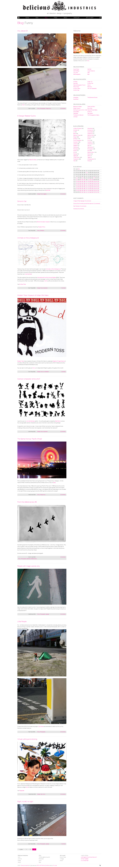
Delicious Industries (19, 18)
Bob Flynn (57, 421)
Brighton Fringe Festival (59, 361)
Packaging (75, 148)
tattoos (89, 155)
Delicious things (76, 135)
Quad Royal (75, 99)
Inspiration (90, 142)
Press (55, 17)
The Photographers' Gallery (93, 115)
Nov (96, 181)
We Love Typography (92, 88)
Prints (89, 150)
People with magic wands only (28, 566)
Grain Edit (75, 83)
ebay (54, 482)
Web (41, 794)
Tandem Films (41, 227)
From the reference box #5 (27, 502)
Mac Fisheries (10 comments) (79, 206)
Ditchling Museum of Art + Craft (80, 110)
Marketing (75, 147)
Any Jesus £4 (22, 31)
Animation (42, 230)
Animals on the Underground (28, 238)
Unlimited (75, 116)
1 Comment (63, 288)
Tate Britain (75, 113)
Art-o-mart (90, 17)
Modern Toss (20, 361)
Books (74, 133)
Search (100, 18)
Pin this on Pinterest (19, 35)
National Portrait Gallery (92, 110)
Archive (20, 859)
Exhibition (47, 371)
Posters (75, 150)
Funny (38, 108)
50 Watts (75, 81)
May (84, 179)
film (88, 138)
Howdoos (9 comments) (78, 208)
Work (37, 17)
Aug (90, 179)
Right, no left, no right (25, 801)
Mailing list (76, 17)
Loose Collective (91, 70)
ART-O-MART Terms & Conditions (43, 865)
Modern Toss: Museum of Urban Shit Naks (32, 295)
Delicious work (91, 135)
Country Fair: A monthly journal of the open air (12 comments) (86, 203)
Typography (75, 159)
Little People (21, 621)
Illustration (45, 288)
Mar (81, 179)
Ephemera (29, 558)
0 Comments (62, 108)
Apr (82, 177)
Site (23, 104)
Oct (94, 177)
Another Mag (76, 90)
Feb (79, 169)
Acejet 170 (90, 81)
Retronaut (90, 86)
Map (88, 145)
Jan (77, 177)
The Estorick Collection (78, 115)
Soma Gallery (76, 111)
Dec (98, 181)
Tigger (89, 157)
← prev (21, 849)
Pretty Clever (76, 86)
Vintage (62, 859)
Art (44, 371)
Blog (46, 17)
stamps (89, 154)
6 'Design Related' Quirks (26, 116)
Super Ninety (76, 69)
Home (27, 17)
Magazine (75, 145)
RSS (100, 865)
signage (47, 614)
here (27, 787)
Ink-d (34, 368)
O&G (89, 72)
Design (38, 194)
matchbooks (90, 147)
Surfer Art (90, 111)
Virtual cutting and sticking (27, 739)
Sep (92, 179)
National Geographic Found (79, 85)
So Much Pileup (76, 88)
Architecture (90, 130)
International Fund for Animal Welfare (46, 277)
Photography (42, 108)
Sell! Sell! (48, 190)
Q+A (74, 152)
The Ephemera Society (92, 97)
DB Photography (76, 74)
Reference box (34, 558)
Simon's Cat (21, 201)
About (65, 17)
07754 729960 (84, 859)
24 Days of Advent (77, 128)
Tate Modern (90, 113)
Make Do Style (32, 159)
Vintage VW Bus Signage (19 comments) (82, 200)
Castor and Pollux (91, 106)
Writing (89, 160)
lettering (75, 143)
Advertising (90, 128)
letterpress (90, 143)
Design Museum (76, 108)
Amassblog (75, 97)
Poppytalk (21, 790)
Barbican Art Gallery (77, 106)
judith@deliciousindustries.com (89, 857)
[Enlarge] (41, 49)
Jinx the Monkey (30, 421)
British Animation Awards (43, 221)
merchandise (28, 274)
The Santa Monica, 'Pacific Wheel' (29, 439)
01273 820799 (84, 860)
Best (88, 74)
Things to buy (48, 108)
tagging (44, 194)
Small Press (63, 857)
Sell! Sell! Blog (76, 70)
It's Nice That (22, 284)
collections (90, 133)
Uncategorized (91, 159)
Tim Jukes (75, 72)
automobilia (90, 131)
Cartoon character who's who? (28, 379)
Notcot (89, 85)
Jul (88, 179)
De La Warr (90, 108)
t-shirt (45, 281)
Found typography (77, 140)
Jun (86, 172)
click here (40, 726)
